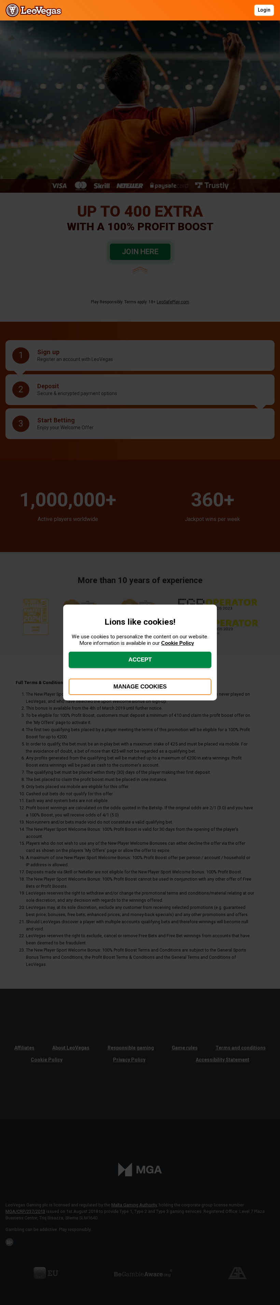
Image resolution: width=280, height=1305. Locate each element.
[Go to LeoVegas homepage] (35, 10)
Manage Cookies (140, 686)
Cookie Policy (177, 643)
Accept (140, 659)
